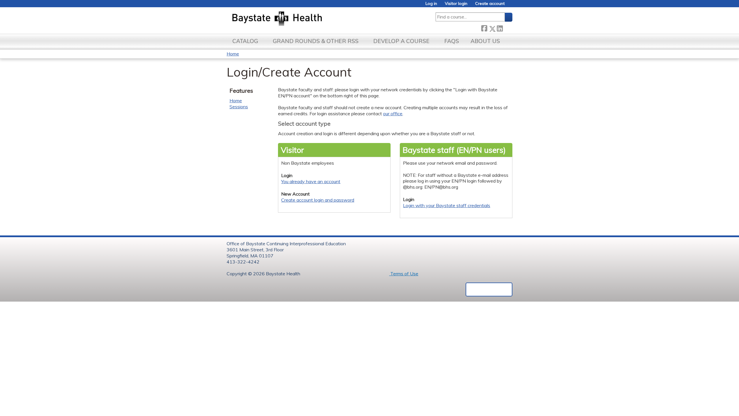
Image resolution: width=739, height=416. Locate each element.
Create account (490, 3)
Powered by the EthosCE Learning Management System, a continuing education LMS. (489, 289)
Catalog (245, 41)
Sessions (238, 106)
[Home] (304, 19)
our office (392, 113)
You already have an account (310, 181)
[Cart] (510, 5)
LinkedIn (500, 27)
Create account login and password (317, 200)
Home (233, 54)
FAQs (451, 41)
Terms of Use (403, 273)
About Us (485, 41)
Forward (507, 27)
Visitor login (456, 3)
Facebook (484, 27)
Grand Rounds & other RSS (316, 41)
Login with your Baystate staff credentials (446, 205)
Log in (431, 3)
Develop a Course (401, 41)
